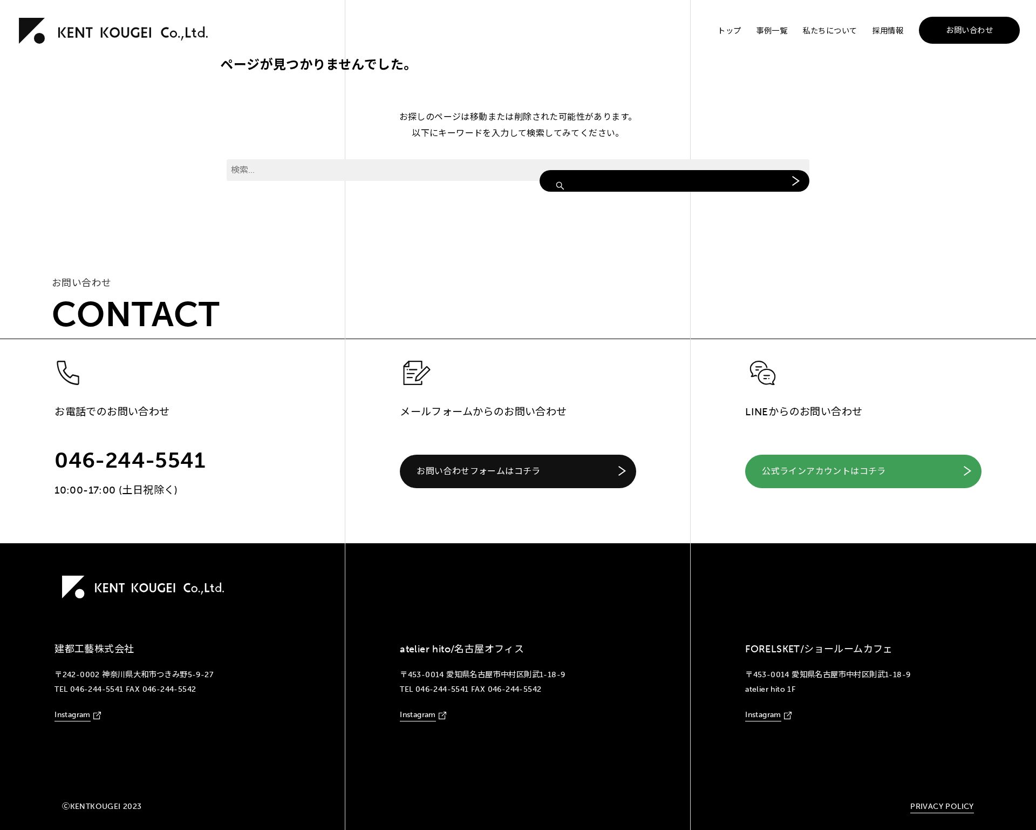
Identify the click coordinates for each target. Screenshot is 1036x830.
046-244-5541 (129, 460)
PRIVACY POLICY (942, 806)
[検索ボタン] (674, 181)
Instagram (72, 714)
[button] (518, 471)
